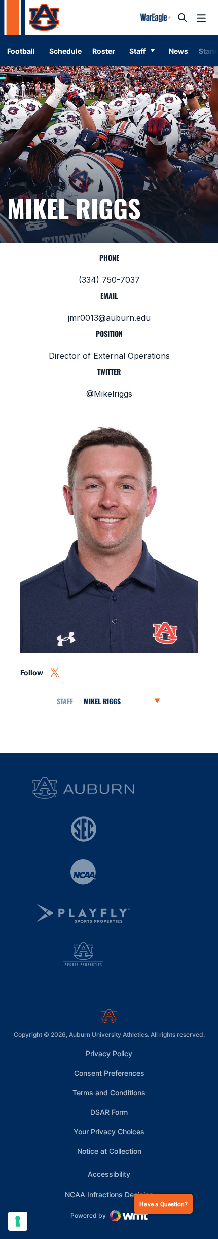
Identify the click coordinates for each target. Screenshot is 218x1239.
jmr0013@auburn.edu (109, 318)
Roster (103, 51)
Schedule (65, 51)
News (178, 51)
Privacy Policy (109, 1053)
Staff (137, 51)
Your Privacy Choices (109, 1131)
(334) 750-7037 (109, 280)
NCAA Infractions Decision (109, 1194)
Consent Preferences (109, 1073)
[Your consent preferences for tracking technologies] (17, 1221)
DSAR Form (109, 1112)
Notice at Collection (109, 1151)
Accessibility (109, 1173)
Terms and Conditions (109, 1092)
